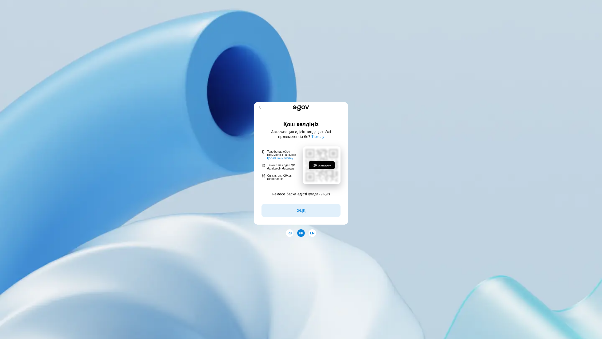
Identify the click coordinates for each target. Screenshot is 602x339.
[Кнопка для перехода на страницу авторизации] (301, 108)
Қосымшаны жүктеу (280, 158)
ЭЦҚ (301, 210)
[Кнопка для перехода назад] (260, 107)
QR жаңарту (322, 165)
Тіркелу (317, 136)
